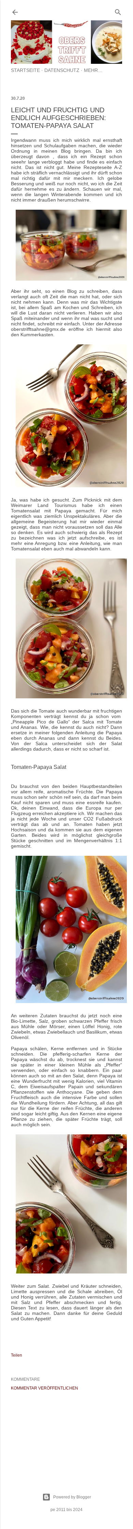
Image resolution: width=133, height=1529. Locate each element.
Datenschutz (61, 70)
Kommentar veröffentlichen (44, 1388)
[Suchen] (118, 10)
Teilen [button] (16, 1355)
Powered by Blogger (72, 1497)
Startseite (25, 70)
